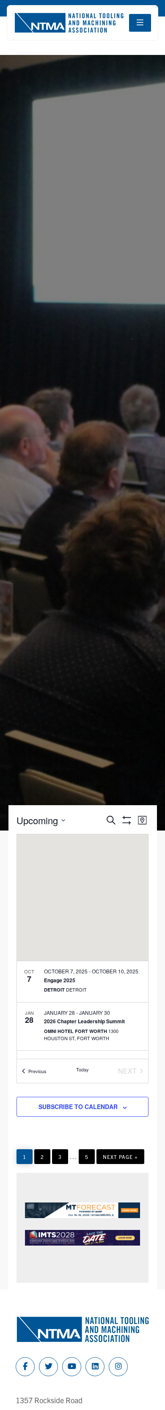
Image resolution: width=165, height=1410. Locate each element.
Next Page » (120, 1158)
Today (82, 1069)
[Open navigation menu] (140, 23)
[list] (82, 1010)
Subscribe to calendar (78, 1106)
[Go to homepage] (69, 22)
